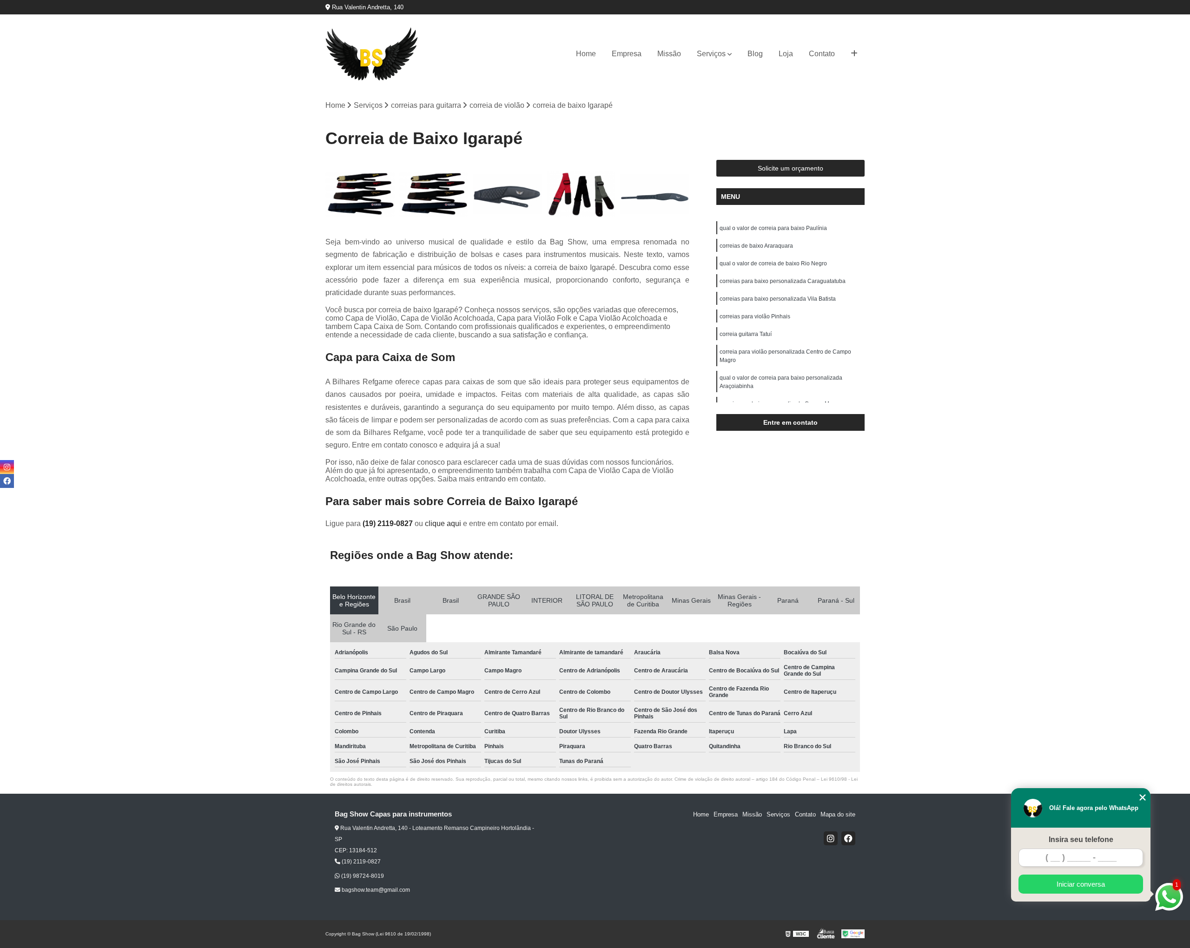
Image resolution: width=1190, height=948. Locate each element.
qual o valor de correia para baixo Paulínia (773, 228)
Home (586, 54)
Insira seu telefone (1081, 839)
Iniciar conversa (1081, 884)
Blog (755, 54)
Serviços (711, 54)
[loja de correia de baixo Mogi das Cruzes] (360, 194)
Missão (669, 54)
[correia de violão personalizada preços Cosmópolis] (434, 194)
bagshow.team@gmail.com (375, 890)
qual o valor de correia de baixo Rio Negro (773, 263)
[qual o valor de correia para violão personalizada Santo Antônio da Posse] (654, 194)
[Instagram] (831, 838)
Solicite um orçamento (790, 168)
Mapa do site (837, 814)
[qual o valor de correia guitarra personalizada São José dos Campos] (507, 194)
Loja (786, 54)
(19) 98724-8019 (362, 876)
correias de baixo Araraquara (756, 246)
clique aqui (443, 523)
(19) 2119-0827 (389, 523)
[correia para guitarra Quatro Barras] (581, 194)
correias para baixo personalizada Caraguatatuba (783, 281)
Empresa (626, 54)
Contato (822, 54)
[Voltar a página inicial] (371, 54)
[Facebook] (848, 838)
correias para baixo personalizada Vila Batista (778, 299)
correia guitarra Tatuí (746, 334)
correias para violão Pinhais (755, 316)
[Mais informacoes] (854, 54)
